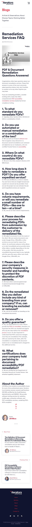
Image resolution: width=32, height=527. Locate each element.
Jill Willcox (12, 418)
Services (16, 500)
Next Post (7, 432)
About (16, 503)
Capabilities (17, 523)
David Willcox (13, 478)
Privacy (12, 523)
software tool (23, 139)
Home (16, 497)
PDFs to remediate (15, 326)
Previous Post (24, 460)
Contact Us (16, 511)
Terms (27, 522)
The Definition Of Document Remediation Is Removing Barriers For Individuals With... (15, 439)
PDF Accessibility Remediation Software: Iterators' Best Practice (13, 467)
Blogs (16, 505)
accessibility (22, 147)
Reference (9, 42)
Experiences (17, 479)
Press (16, 508)
